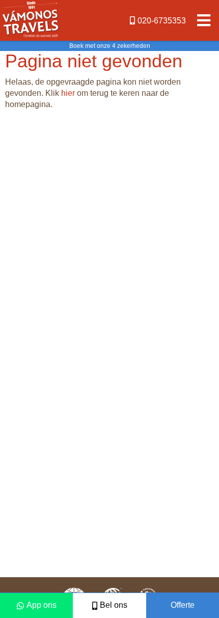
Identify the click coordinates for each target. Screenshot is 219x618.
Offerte (183, 605)
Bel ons (113, 605)
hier (68, 93)
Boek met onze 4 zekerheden (109, 45)
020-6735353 (162, 20)
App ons (41, 605)
